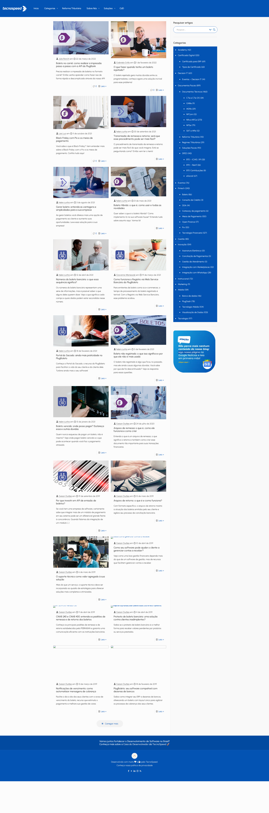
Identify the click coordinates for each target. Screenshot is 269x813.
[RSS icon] (140, 771)
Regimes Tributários (191, 142)
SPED (184, 153)
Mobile (181, 289)
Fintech (181, 188)
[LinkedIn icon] (135, 771)
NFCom (189, 114)
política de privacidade (142, 765)
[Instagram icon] (137, 771)
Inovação (182, 244)
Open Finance (188, 222)
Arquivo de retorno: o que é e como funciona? (138, 500)
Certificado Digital (186, 55)
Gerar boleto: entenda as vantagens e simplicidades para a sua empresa (76, 208)
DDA (184, 205)
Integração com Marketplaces (196, 267)
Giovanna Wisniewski (125, 275)
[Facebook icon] (129, 771)
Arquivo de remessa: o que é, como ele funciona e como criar (134, 429)
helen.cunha (121, 131)
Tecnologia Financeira (192, 233)
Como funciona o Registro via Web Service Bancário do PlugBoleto (136, 281)
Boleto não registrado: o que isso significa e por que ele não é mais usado (138, 355)
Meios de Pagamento (191, 216)
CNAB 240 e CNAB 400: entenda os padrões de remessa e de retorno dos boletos (80, 618)
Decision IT (183, 73)
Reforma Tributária (191, 137)
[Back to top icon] (134, 756)
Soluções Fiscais (189, 148)
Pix (183, 227)
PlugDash (186, 301)
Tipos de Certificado (191, 67)
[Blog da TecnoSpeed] (15, 8)
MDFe (189, 109)
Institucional (183, 279)
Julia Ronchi (64, 59)
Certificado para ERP (191, 61)
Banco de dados (189, 296)
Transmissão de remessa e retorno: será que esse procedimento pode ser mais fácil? (137, 137)
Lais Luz (62, 133)
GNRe (189, 103)
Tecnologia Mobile (190, 307)
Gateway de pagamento (193, 211)
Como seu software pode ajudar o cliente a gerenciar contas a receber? (136, 549)
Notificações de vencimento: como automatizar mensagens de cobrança (76, 690)
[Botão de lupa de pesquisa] (214, 30)
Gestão (181, 239)
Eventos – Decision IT (191, 79)
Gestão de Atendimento (193, 261)
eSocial (189, 176)
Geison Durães (122, 423)
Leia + (103, 86)
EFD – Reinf (191, 165)
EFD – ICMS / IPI (193, 159)
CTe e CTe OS (193, 98)
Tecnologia (183, 318)
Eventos (181, 183)
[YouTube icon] (132, 771)
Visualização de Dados (192, 312)
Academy (182, 50)
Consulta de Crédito (191, 200)
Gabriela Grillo (123, 62)
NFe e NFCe (191, 120)
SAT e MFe (191, 130)
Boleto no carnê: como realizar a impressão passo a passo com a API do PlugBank (79, 65)
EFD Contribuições (194, 170)
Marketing (182, 284)
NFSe (188, 125)
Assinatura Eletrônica (191, 250)
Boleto (185, 194)
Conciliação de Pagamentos (195, 256)
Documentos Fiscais (187, 85)
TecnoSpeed (159, 744)
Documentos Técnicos (192, 91)
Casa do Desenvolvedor (136, 744)
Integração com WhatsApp (194, 272)
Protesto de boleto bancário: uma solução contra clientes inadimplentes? (136, 618)
